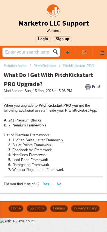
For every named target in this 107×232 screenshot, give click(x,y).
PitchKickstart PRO (78, 66)
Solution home (16, 66)
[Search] (57, 52)
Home (16, 208)
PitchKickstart (44, 66)
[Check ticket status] (84, 52)
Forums (59, 208)
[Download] (43, 111)
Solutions (36, 208)
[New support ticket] (67, 52)
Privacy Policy (85, 208)
